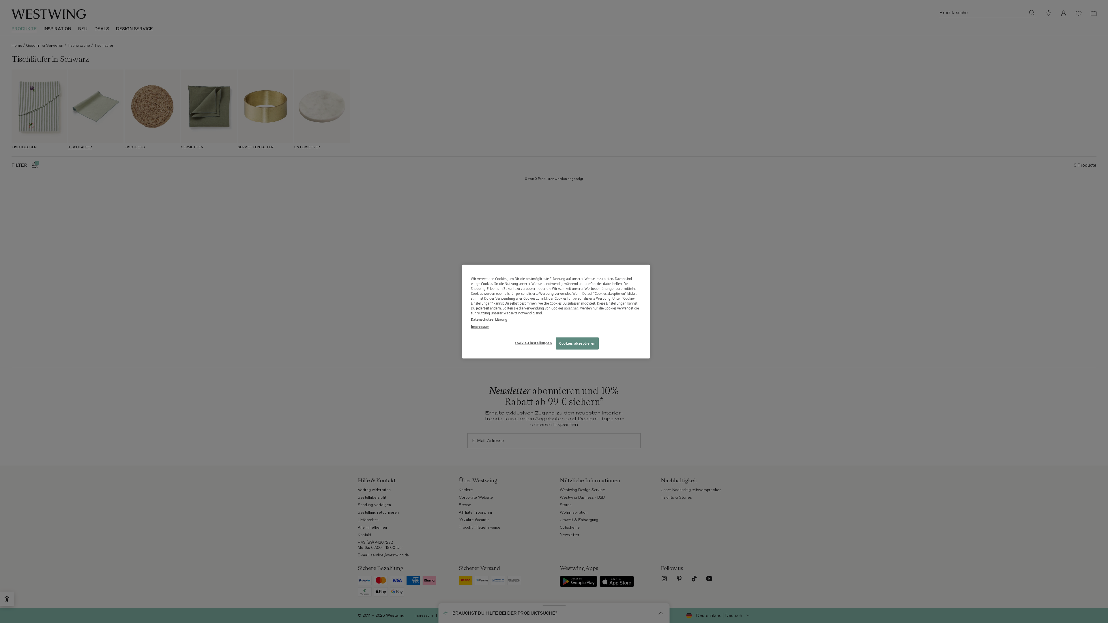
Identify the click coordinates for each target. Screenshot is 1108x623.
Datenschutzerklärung (489, 319)
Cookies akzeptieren (577, 343)
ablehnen (571, 308)
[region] (556, 312)
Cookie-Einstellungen (533, 343)
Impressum (480, 326)
